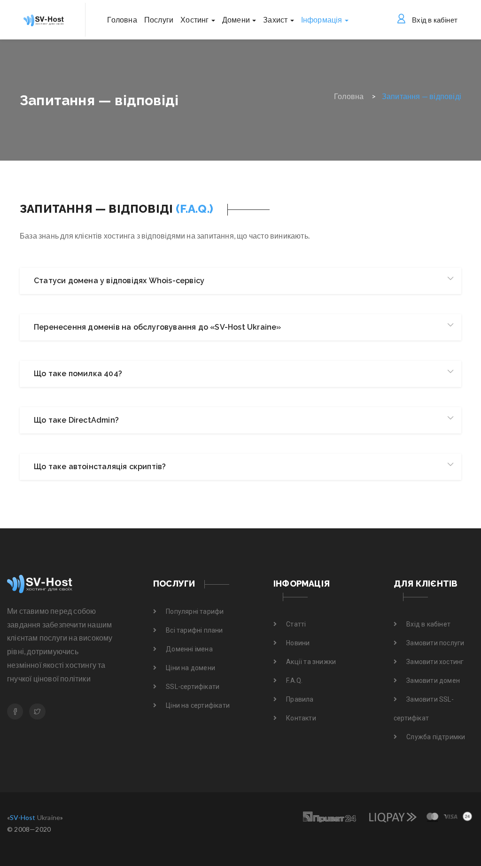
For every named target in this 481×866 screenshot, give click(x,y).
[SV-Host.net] (60, 584)
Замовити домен (433, 680)
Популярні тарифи (195, 611)
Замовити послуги (435, 643)
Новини (298, 643)
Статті (296, 624)
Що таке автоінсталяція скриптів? (100, 466)
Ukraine (35, 817)
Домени (236, 19)
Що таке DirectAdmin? (76, 420)
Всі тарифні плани (194, 630)
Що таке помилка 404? (78, 373)
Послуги (158, 19)
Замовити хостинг (435, 661)
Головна (122, 19)
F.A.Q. (294, 680)
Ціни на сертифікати (198, 705)
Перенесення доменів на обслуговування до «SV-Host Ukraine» (157, 327)
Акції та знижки (311, 661)
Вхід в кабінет (435, 19)
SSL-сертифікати (192, 686)
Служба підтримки (435, 737)
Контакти (301, 718)
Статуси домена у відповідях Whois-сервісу (119, 280)
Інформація (322, 19)
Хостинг (195, 19)
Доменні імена (189, 649)
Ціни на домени (190, 668)
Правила (299, 699)
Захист (276, 19)
